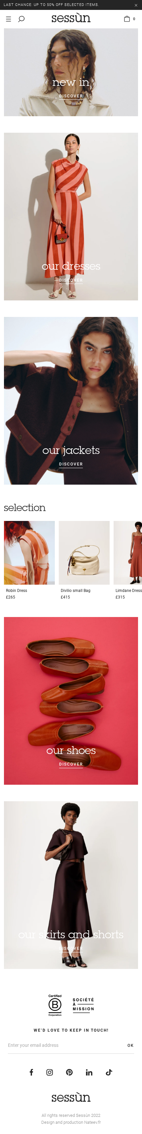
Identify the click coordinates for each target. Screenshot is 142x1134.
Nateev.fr (92, 1122)
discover (71, 96)
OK (130, 1045)
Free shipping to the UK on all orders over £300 (57, 5)
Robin (16, 590)
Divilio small (75, 590)
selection (25, 509)
